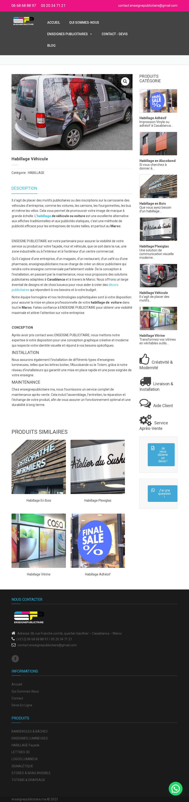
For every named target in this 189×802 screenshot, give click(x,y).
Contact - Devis (115, 34)
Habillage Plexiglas (154, 246)
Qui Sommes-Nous (84, 22)
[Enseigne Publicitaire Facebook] (15, 658)
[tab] (24, 188)
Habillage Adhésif (152, 118)
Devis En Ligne (22, 705)
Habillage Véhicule (153, 293)
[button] (125, 81)
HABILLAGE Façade (25, 745)
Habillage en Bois (152, 203)
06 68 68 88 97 (24, 5)
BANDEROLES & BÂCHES (30, 731)
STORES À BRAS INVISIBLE (31, 773)
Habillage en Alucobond (157, 161)
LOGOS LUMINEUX (25, 759)
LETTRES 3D (21, 752)
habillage (44, 216)
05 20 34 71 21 (53, 5)
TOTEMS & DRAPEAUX (28, 780)
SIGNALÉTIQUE (22, 766)
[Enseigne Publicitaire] (24, 21)
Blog (51, 45)
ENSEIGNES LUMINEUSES (30, 738)
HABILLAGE (36, 173)
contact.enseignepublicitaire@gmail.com (147, 5)
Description (24, 188)
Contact (17, 698)
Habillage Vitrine (152, 335)
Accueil (53, 22)
